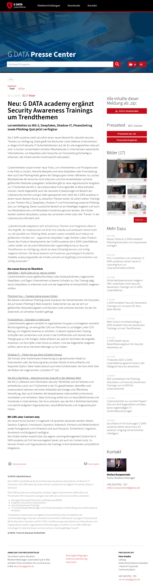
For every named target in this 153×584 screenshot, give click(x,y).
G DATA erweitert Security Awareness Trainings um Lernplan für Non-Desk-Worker (127, 306)
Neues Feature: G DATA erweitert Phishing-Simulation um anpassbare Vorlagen (127, 242)
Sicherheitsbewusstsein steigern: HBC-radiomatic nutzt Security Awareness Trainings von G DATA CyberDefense (125, 285)
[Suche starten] (117, 64)
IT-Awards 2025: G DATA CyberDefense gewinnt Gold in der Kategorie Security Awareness (126, 363)
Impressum (71, 561)
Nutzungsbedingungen (77, 555)
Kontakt (92, 5)
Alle (11, 79)
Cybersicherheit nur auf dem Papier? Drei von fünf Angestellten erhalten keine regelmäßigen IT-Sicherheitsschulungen (127, 406)
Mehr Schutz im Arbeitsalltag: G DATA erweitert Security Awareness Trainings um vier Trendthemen (126, 325)
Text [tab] (12, 88)
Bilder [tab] (21, 88)
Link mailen (93, 463)
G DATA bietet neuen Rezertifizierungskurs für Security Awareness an (125, 344)
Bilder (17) (116, 152)
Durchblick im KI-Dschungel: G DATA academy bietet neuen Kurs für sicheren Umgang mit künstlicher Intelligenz (126, 428)
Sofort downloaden (128, 111)
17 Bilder (30, 95)
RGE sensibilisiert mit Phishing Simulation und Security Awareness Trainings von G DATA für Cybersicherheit (126, 383)
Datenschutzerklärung (76, 558)
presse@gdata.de (25, 566)
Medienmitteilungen (49, 5)
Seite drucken (19, 463)
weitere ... (140, 219)
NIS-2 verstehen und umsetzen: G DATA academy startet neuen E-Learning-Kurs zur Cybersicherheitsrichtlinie (125, 263)
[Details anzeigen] (144, 180)
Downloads (74, 5)
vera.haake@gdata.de (129, 579)
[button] (132, 64)
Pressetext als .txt (127, 133)
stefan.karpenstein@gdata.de (123, 487)
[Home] (16, 5)
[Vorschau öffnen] (127, 168)
